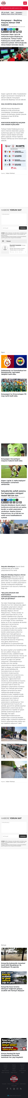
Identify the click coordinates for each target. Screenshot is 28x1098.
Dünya (14, 1070)
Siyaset (14, 1065)
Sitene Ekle (14, 1085)
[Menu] (25, 3)
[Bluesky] (8, 29)
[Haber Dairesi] (3, 3)
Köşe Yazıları (14, 1072)
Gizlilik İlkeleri (23, 1083)
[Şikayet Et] (25, 252)
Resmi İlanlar (5, 1070)
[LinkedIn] (11, 29)
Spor (12, 12)
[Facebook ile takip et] (7, 1088)
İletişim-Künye (10, 1083)
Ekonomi (22, 1065)
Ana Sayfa (6, 12)
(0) (17, 252)
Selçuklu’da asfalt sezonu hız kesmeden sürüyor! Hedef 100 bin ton (14, 8)
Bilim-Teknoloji (5, 1072)
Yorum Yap (5, 31)
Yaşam (22, 1072)
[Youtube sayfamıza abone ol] (14, 1088)
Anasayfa (4, 1083)
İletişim (17, 1083)
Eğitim (22, 1068)
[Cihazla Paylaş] (17, 29)
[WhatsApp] (14, 29)
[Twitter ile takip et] (10, 1088)
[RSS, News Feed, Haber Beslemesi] (20, 1088)
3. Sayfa (14, 1066)
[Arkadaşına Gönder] (17, 32)
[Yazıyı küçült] (14, 32)
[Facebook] (2, 29)
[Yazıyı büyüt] (10, 32)
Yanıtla (12, 252)
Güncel (5, 1065)
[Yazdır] (20, 32)
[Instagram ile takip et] (17, 1088)
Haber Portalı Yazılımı (15, 1095)
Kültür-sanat (22, 1070)
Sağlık (14, 1068)
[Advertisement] (14, 76)
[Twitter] (5, 29)
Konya (22, 1066)
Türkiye (5, 1066)
